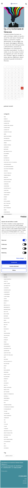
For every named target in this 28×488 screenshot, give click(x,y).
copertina (6, 190)
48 (5, 88)
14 (12, 72)
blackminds (6, 153)
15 (15, 72)
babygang (6, 149)
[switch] (24, 244)
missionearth (7, 307)
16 (18, 72)
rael (5, 367)
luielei (5, 298)
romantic (6, 378)
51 (15, 88)
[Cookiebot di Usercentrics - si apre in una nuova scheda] (20, 217)
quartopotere (7, 352)
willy (5, 445)
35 (22, 80)
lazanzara (6, 287)
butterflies (6, 160)
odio (5, 331)
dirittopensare (7, 207)
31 (8, 80)
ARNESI (5, 142)
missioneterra (7, 309)
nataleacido (6, 318)
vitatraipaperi (7, 441)
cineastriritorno (8, 179)
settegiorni (6, 391)
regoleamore (7, 370)
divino (5, 209)
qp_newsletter (7, 348)
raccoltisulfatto (8, 361)
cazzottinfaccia (7, 173)
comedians (6, 183)
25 (8, 77)
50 (12, 88)
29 (22, 77)
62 (12, 93)
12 (5, 72)
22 (18, 75)
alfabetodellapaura (8, 125)
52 (18, 88)
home (25, 478)
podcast (6, 337)
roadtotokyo (7, 374)
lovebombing (7, 294)
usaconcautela (7, 435)
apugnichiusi (6, 138)
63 (15, 93)
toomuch (6, 428)
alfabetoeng (7, 127)
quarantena (6, 350)
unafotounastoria (8, 432)
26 (12, 77)
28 (18, 77)
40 (19, 83)
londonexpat (7, 292)
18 (5, 75)
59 (22, 90)
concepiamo (6, 186)
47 (22, 85)
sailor (5, 380)
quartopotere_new (8, 354)
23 (22, 75)
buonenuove (6, 157)
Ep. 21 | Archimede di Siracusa (13, 30)
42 (5, 85)
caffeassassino (7, 164)
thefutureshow (7, 415)
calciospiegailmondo (8, 166)
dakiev (5, 199)
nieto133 (6, 324)
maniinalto (6, 300)
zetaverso (6, 448)
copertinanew (7, 192)
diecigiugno (6, 205)
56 (12, 90)
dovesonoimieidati (8, 214)
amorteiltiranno (7, 136)
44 (12, 85)
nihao (5, 326)
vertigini (6, 437)
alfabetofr (6, 129)
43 (8, 85)
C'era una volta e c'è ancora (10, 162)
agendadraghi (7, 121)
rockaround (6, 376)
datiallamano (7, 201)
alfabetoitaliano (8, 131)
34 (19, 80)
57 (15, 90)
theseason (6, 417)
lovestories (6, 296)
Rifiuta (14, 270)
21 (15, 75)
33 (15, 80)
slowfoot (6, 400)
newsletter (6, 322)
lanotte (6, 281)
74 (12, 98)
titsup (5, 426)
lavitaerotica (7, 285)
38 (12, 83)
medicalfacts (7, 305)
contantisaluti (7, 188)
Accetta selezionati (14, 266)
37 (8, 83)
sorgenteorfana (7, 404)
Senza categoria (7, 387)
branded (6, 155)
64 (19, 93)
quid (5, 357)
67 (8, 96)
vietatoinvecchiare (8, 439)
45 (15, 85)
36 (5, 83)
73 (8, 98)
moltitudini (6, 313)
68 (12, 96)
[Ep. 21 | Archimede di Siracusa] (14, 17)
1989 (5, 116)
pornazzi (6, 339)
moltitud (6, 311)
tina (5, 422)
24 (5, 77)
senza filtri (6, 389)
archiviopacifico (7, 140)
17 (22, 72)
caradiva (6, 170)
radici (5, 365)
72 (5, 98)
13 (8, 72)
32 (12, 80)
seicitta (5, 385)
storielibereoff (7, 409)
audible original (7, 144)
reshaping (6, 372)
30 (5, 80)
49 (8, 88)
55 (8, 90)
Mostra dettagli (20, 258)
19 (8, 75)
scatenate (6, 383)
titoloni (6, 424)
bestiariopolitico (8, 151)
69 (15, 96)
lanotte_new (7, 283)
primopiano (6, 344)
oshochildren (7, 333)
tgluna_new (6, 413)
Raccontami (6, 363)
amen (5, 134)
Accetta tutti (14, 262)
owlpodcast (7, 335)
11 (22, 69)
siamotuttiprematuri (9, 393)
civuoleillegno (7, 181)
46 (19, 85)
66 (5, 96)
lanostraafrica (7, 279)
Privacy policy (4, 471)
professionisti (7, 346)
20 (12, 75)
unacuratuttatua (8, 430)
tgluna (5, 411)
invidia (5, 274)
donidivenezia (7, 212)
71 (22, 96)
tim (4, 419)
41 (22, 83)
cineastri (6, 177)
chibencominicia (7, 175)
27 (15, 77)
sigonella (6, 396)
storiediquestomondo (9, 406)
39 (15, 83)
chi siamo (25, 483)
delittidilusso (7, 203)
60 (5, 93)
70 (19, 96)
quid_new (6, 359)
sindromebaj (7, 398)
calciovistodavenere (8, 168)
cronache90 (6, 194)
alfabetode (6, 123)
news (5, 320)
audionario (6, 147)
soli (5, 402)
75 (15, 98)
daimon (5, 196)
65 (22, 93)
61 (8, 93)
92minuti (6, 118)
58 (19, 90)
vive (5, 443)
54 (5, 90)
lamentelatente (9, 455)
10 (18, 69)
